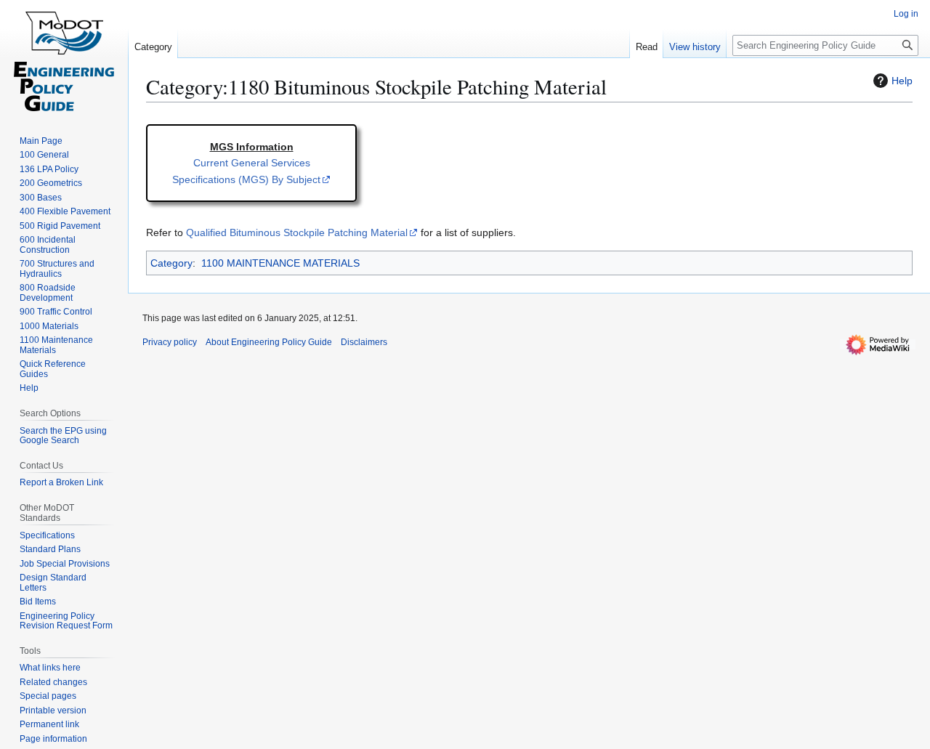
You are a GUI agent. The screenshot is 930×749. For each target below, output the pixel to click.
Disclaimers (364, 342)
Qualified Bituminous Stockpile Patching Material (297, 232)
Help (902, 80)
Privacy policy (169, 342)
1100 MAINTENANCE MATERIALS (280, 263)
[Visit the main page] (64, 58)
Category (171, 263)
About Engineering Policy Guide (269, 342)
